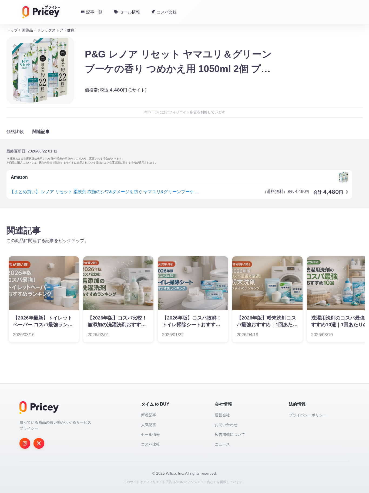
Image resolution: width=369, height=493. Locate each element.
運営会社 (222, 415)
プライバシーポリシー (308, 415)
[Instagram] (24, 443)
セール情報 (150, 434)
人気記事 (148, 425)
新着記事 (148, 415)
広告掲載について (230, 434)
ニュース (222, 444)
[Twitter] (38, 443)
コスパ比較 (150, 444)
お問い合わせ (226, 425)
